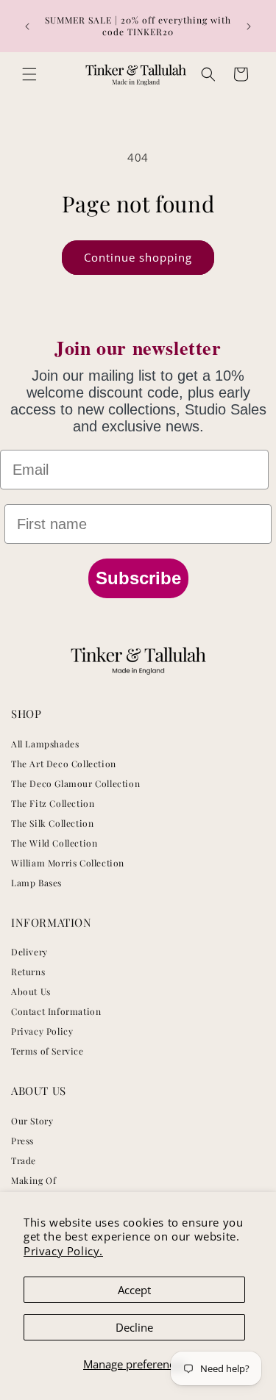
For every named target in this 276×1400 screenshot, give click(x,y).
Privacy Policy (42, 1031)
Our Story (32, 1121)
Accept (134, 1289)
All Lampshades (45, 744)
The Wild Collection (54, 843)
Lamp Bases (36, 883)
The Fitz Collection (52, 803)
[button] (29, 74)
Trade (23, 1160)
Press (22, 1140)
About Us (31, 991)
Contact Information (56, 1011)
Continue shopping (138, 257)
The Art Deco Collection (63, 763)
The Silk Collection (52, 823)
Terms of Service (47, 1051)
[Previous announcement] (27, 26)
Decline (134, 1327)
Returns (28, 971)
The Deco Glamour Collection (75, 783)
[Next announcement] (249, 26)
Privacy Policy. (63, 1250)
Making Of (33, 1180)
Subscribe (138, 578)
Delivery (29, 952)
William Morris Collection (67, 863)
